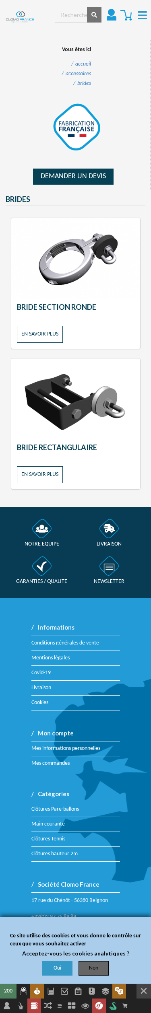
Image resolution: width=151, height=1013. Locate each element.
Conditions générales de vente (65, 643)
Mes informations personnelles (65, 748)
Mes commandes (50, 763)
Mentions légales (50, 658)
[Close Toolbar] (144, 991)
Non (93, 968)
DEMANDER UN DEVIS (73, 176)
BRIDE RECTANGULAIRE (57, 447)
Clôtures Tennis (48, 839)
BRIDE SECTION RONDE (56, 307)
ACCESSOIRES (78, 74)
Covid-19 (41, 673)
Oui (57, 968)
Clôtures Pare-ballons (55, 809)
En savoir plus (39, 334)
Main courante (48, 824)
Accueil (83, 64)
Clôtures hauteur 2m (54, 854)
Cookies (39, 703)
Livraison (41, 688)
